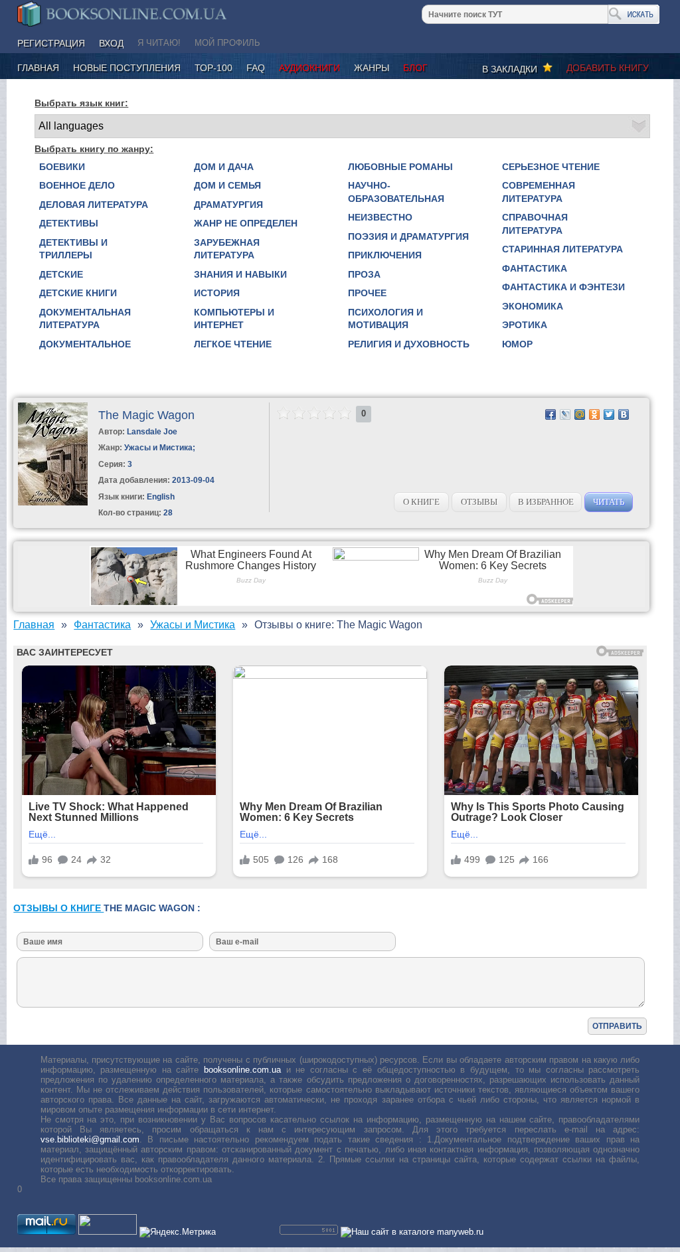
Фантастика (534, 268)
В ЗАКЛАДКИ (512, 69)
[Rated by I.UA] (107, 1232)
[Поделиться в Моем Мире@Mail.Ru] (579, 414)
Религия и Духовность (408, 344)
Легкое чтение (233, 344)
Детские (61, 274)
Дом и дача (224, 166)
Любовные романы (400, 166)
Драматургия (228, 204)
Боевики (62, 166)
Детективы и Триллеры (73, 249)
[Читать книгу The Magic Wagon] (53, 502)
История (217, 293)
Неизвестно (380, 217)
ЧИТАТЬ (608, 502)
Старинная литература (562, 249)
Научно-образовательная (396, 192)
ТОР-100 (213, 67)
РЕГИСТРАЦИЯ (51, 43)
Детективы (68, 223)
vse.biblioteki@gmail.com (90, 1139)
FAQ (255, 67)
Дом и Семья (227, 185)
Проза (364, 274)
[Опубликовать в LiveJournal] (565, 414)
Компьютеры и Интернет (234, 319)
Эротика (524, 324)
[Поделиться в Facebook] (550, 414)
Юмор (517, 344)
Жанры (371, 67)
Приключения (385, 255)
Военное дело (77, 185)
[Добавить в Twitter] (609, 414)
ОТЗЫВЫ (479, 502)
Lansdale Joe (152, 431)
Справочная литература (535, 224)
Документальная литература (85, 319)
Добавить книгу (607, 67)
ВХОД (111, 43)
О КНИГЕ (421, 502)
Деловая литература (93, 204)
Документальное (85, 344)
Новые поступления (127, 67)
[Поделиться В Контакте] (623, 414)
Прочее (367, 293)
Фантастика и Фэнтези (563, 287)
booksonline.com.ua (242, 1070)
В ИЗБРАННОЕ (546, 502)
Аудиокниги (309, 67)
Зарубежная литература (227, 249)
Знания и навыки (240, 274)
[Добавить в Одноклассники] (594, 414)
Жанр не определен (246, 223)
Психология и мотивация (385, 319)
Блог (415, 67)
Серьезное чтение (551, 166)
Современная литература (538, 192)
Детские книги (78, 293)
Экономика (532, 306)
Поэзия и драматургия (408, 236)
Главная (38, 67)
